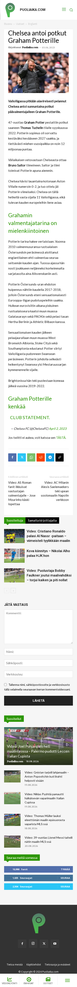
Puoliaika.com (30, 47)
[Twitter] (22, 457)
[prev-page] (6, 590)
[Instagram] (33, 943)
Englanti (32, 24)
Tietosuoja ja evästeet (57, 964)
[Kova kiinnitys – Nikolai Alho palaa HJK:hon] (14, 556)
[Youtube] (55, 944)
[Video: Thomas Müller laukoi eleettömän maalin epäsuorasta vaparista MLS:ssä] (12, 820)
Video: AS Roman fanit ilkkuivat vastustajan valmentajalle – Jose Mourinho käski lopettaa (22, 493)
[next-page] (13, 590)
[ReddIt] (41, 457)
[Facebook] (12, 457)
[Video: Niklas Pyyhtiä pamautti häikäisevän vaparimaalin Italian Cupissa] (12, 798)
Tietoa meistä (15, 964)
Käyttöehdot (33, 964)
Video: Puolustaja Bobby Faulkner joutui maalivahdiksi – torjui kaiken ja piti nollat (49, 575)
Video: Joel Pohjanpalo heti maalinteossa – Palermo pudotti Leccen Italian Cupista (38, 751)
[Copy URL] (59, 457)
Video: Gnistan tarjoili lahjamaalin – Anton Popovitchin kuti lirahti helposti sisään (47, 776)
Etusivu (8, 24)
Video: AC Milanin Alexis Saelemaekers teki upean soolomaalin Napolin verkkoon (55, 491)
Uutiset (20, 24)
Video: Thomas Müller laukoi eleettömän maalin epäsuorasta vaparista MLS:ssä (45, 820)
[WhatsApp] (31, 457)
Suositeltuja (15, 520)
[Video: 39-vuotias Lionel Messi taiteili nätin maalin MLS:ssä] (12, 842)
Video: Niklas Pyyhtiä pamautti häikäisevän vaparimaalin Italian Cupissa (44, 798)
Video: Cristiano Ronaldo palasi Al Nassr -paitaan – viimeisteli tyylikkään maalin (48, 536)
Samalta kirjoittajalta (42, 520)
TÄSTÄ (61, 437)
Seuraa (65, 877)
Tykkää (65, 869)
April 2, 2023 (58, 428)
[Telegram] (50, 457)
